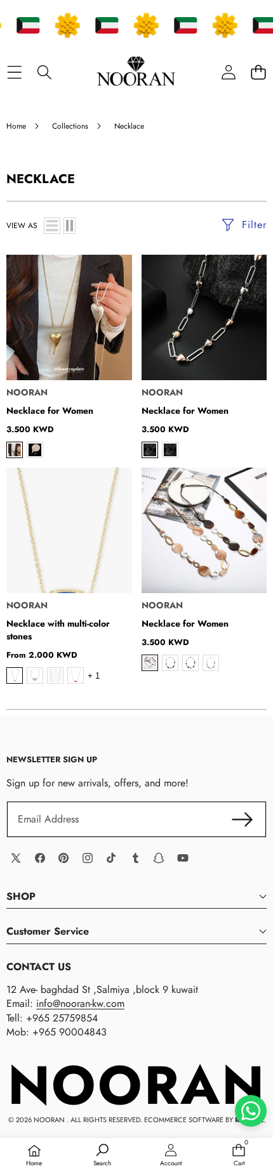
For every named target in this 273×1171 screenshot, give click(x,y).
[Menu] (14, 72)
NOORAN (27, 392)
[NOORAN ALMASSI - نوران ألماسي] (136, 72)
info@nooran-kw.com (80, 1003)
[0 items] (258, 72)
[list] (52, 225)
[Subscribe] (242, 819)
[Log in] (228, 72)
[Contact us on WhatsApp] (251, 1111)
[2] (69, 225)
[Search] (44, 72)
